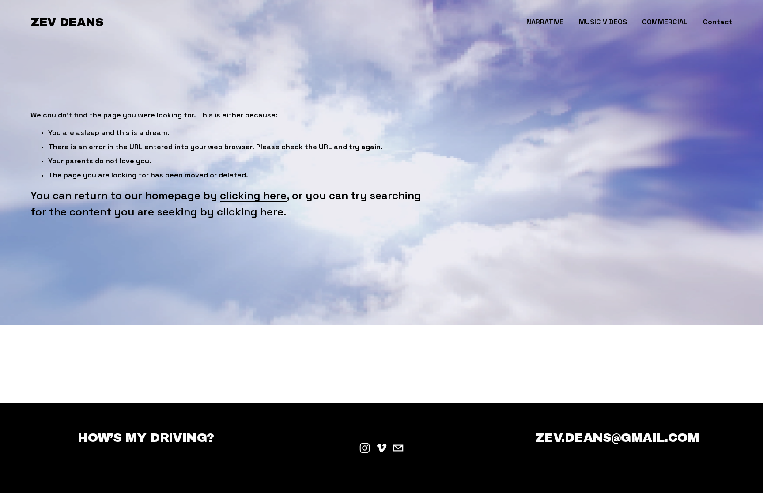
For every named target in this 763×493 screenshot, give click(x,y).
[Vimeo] (381, 448)
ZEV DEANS (66, 22)
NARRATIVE (544, 21)
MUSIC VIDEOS (603, 21)
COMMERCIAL (664, 21)
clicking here (253, 195)
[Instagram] (364, 448)
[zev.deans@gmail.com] (398, 448)
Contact (718, 21)
